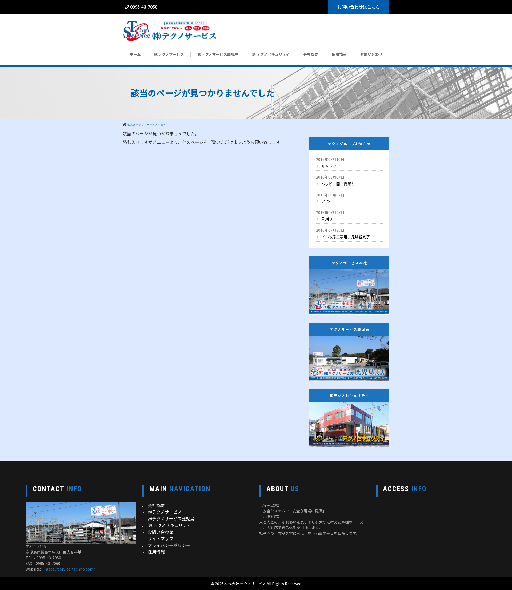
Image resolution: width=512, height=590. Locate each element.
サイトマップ (160, 538)
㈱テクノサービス (169, 54)
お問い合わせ (371, 54)
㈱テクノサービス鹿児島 (218, 54)
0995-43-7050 (143, 7)
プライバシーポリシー (169, 545)
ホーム (135, 54)
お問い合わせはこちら (358, 6)
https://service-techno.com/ (70, 569)
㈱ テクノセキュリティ (271, 54)
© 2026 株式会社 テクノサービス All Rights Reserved (256, 583)
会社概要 (310, 54)
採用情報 (339, 54)
